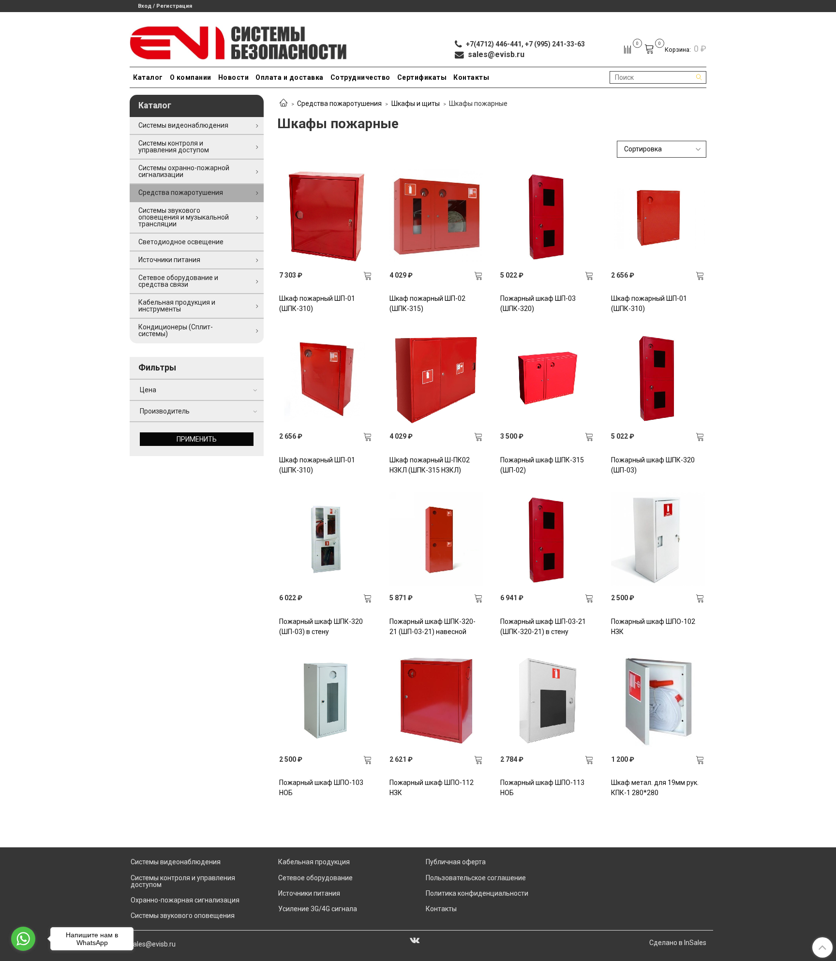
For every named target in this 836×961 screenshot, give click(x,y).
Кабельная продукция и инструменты (176, 305)
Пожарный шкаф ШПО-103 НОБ (321, 788)
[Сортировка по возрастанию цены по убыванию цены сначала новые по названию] (662, 149)
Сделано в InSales (677, 942)
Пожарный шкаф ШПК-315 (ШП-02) (542, 465)
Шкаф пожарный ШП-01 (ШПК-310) (317, 303)
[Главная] (283, 103)
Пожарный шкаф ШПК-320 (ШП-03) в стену (321, 627)
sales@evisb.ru (153, 944)
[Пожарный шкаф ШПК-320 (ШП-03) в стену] (326, 539)
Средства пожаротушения (339, 103)
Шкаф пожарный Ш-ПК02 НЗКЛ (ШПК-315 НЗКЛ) (429, 465)
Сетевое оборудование (315, 878)
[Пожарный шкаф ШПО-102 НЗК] (658, 539)
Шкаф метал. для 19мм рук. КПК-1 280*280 (655, 788)
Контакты (471, 77)
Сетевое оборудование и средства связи (178, 281)
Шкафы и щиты (415, 103)
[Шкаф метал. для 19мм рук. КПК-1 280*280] (658, 701)
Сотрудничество (360, 77)
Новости (233, 77)
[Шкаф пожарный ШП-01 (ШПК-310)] (326, 216)
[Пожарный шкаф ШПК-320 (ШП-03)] (658, 378)
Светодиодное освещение (181, 242)
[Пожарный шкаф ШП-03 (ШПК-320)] (547, 216)
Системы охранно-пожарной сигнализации (183, 171)
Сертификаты (422, 77)
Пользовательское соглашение (476, 878)
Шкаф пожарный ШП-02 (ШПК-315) (427, 303)
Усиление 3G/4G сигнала (317, 909)
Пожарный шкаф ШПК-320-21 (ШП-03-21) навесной (432, 627)
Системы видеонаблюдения (183, 125)
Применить (197, 439)
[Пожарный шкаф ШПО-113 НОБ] (547, 701)
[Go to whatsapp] (23, 939)
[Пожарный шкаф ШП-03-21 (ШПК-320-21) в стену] (547, 539)
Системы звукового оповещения (183, 915)
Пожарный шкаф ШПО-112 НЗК (431, 788)
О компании (190, 77)
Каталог (148, 77)
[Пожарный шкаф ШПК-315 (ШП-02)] (547, 378)
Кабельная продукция (314, 862)
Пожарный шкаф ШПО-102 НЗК (653, 627)
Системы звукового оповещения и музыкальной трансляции (183, 217)
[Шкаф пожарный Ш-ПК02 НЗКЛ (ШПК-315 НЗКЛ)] (436, 378)
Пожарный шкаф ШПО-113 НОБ (542, 788)
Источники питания (169, 260)
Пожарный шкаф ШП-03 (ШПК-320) (538, 303)
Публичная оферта (456, 862)
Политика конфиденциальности (477, 893)
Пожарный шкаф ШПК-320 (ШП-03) (653, 465)
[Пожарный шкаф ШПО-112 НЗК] (436, 701)
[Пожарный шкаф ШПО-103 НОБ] (326, 701)
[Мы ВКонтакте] (414, 939)
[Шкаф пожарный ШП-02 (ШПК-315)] (436, 216)
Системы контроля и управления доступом (173, 146)
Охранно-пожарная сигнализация (185, 900)
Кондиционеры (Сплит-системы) (175, 330)
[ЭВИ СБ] (239, 41)
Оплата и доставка (289, 77)
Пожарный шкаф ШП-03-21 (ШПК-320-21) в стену (543, 627)
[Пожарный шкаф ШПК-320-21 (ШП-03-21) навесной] (436, 539)
